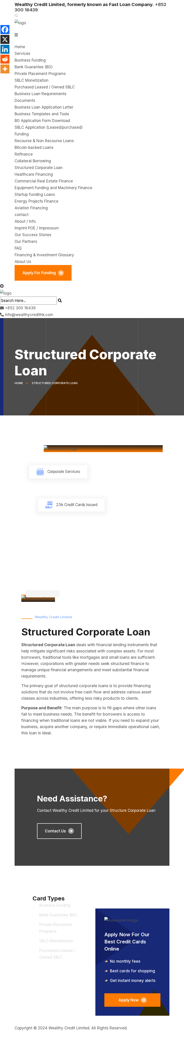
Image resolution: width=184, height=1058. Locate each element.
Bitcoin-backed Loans (34, 147)
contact (21, 214)
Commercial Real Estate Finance (44, 181)
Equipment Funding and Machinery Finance (53, 188)
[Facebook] (4, 29)
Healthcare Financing (34, 174)
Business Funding (30, 60)
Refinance (24, 154)
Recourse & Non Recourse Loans (44, 141)
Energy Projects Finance (36, 201)
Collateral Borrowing (33, 161)
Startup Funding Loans (35, 194)
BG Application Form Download (42, 120)
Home (20, 47)
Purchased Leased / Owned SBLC (45, 87)
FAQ (18, 248)
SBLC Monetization (31, 80)
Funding (22, 134)
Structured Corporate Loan (39, 167)
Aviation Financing (31, 208)
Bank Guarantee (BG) (34, 67)
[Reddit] (4, 59)
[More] (4, 68)
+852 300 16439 (20, 308)
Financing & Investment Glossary (44, 255)
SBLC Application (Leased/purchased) (49, 127)
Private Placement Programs (40, 73)
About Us (23, 261)
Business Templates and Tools (42, 114)
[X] (4, 39)
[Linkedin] (4, 49)
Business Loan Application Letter (44, 107)
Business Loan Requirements (40, 94)
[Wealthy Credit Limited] (20, 22)
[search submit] (60, 300)
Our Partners (26, 241)
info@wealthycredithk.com (29, 314)
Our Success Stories (33, 235)
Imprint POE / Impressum (37, 228)
